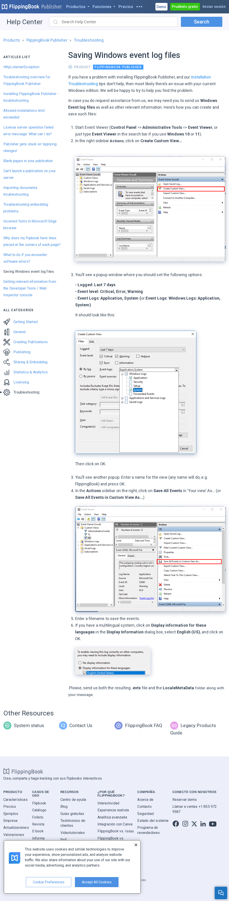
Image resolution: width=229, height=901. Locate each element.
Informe (38, 838)
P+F (63, 840)
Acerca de (145, 799)
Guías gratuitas (72, 813)
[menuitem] (78, 6)
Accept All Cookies (97, 882)
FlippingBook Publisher (47, 40)
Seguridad (145, 813)
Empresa (10, 821)
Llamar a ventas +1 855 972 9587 (194, 809)
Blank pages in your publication (28, 161)
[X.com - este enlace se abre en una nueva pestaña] (194, 824)
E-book (38, 831)
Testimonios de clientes (72, 823)
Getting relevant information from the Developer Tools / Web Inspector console (29, 288)
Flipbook (39, 803)
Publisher (51, 7)
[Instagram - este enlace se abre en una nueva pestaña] (185, 824)
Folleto (37, 817)
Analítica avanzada (112, 817)
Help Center (24, 22)
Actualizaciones (16, 827)
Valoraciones (13, 834)
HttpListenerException (21, 67)
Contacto (144, 806)
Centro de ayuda (73, 799)
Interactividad (108, 803)
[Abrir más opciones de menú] (139, 6)
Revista (38, 824)
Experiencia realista (113, 810)
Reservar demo (184, 799)
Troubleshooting (89, 40)
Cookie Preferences (48, 882)
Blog (64, 806)
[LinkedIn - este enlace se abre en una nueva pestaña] (203, 824)
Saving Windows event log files (28, 271)
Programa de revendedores (148, 830)
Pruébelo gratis (185, 6)
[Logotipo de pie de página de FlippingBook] (23, 771)
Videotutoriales (72, 832)
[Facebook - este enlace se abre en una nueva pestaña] (175, 824)
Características (15, 799)
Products (11, 40)
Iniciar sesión (214, 6)
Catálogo (39, 810)
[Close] (136, 845)
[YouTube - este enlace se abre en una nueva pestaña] (212, 824)
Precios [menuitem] (126, 6)
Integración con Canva (115, 824)
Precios (9, 806)
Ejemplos (10, 813)
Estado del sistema (152, 821)
